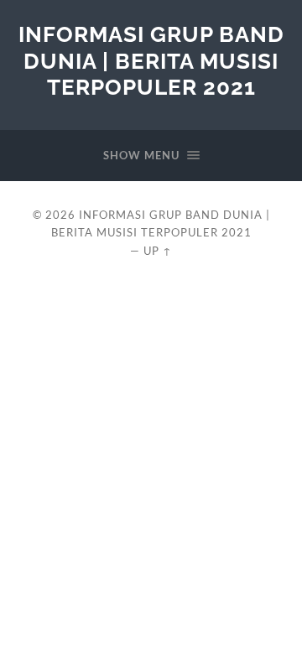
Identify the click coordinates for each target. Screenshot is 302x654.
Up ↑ (157, 250)
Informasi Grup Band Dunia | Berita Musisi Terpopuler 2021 (151, 60)
